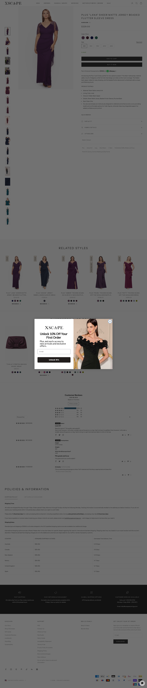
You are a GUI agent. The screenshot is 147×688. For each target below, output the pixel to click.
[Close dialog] (110, 321)
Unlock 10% (54, 360)
